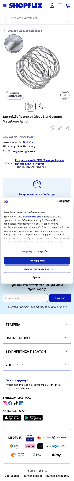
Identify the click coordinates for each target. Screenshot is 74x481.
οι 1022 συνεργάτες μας (27, 216)
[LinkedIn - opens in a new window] (22, 403)
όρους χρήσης (59, 306)
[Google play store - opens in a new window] (33, 418)
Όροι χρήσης (12, 475)
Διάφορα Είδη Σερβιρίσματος (25, 30)
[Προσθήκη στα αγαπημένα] (52, 128)
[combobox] (37, 18)
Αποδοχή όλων (37, 260)
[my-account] (52, 5)
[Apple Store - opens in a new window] (13, 418)
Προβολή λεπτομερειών (35, 251)
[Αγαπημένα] (60, 5)
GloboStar (29, 142)
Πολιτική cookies (32, 475)
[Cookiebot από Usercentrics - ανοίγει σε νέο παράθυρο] (55, 201)
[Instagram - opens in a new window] (5, 403)
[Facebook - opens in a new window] (11, 403)
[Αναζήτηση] (6, 18)
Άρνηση (37, 277)
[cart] (68, 5)
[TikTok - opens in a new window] (16, 403)
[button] (5, 5)
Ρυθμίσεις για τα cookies (35, 269)
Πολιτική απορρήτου (57, 475)
